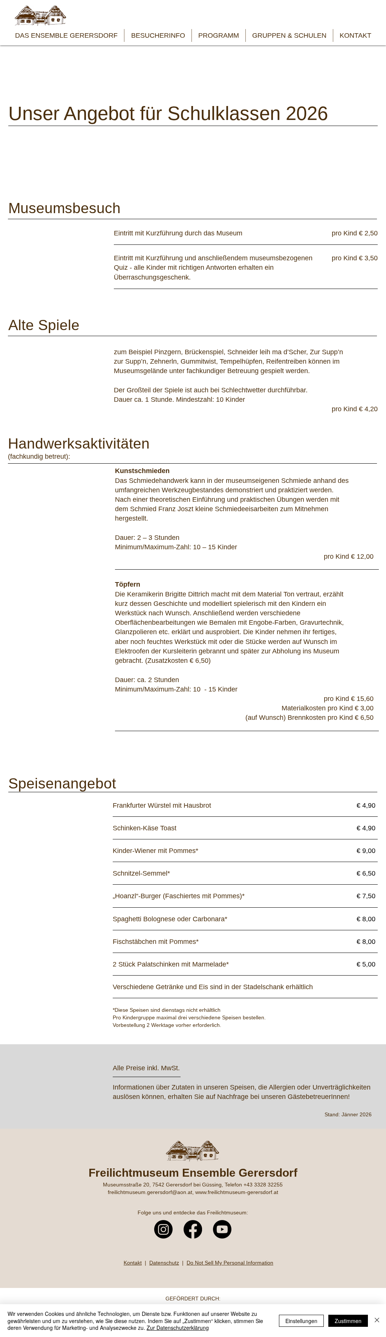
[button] (66, 35)
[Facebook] (193, 1229)
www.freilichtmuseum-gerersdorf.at (236, 1192)
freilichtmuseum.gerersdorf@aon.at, (151, 1192)
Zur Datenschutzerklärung (178, 1327)
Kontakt (133, 1263)
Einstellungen (301, 1321)
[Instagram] (163, 1229)
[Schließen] (376, 1320)
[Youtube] (222, 1229)
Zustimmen (348, 1321)
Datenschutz (164, 1263)
